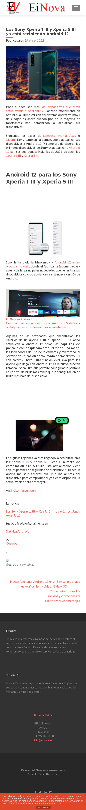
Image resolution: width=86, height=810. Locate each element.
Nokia (62, 135)
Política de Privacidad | (38, 774)
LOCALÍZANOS (43, 715)
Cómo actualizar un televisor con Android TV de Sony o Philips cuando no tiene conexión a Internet (43, 325)
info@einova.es (43, 740)
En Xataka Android (19, 319)
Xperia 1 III (13, 155)
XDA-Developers (24, 490)
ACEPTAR (43, 807)
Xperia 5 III (31, 155)
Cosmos (11, 543)
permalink (26, 564)
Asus (72, 135)
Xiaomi (11, 139)
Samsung (49, 135)
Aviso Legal (53, 774)
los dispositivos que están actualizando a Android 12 (43, 109)
